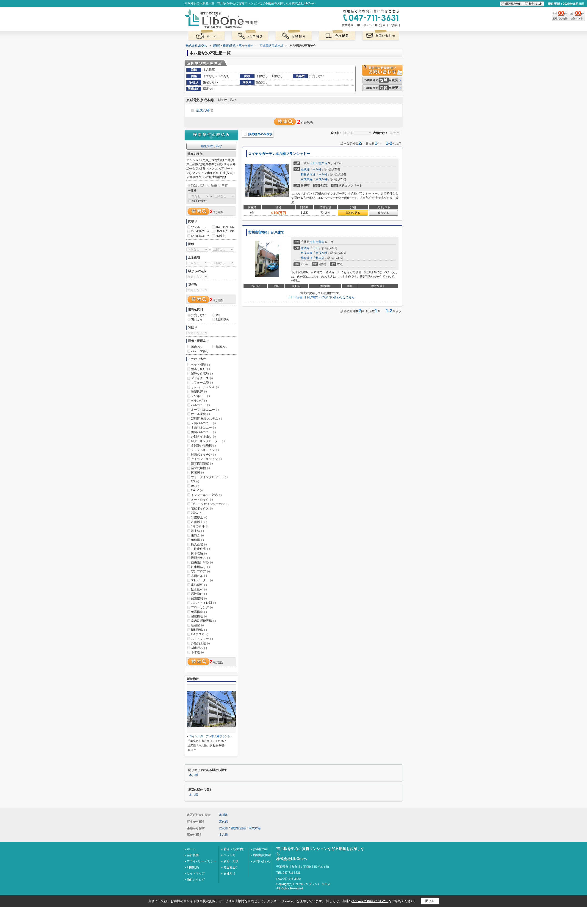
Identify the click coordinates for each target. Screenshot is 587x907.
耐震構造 (199, 616)
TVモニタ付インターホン (210, 504)
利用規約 (193, 867)
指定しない (198, 185)
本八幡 (317, 169)
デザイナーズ (202, 378)
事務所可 (199, 585)
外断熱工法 (200, 643)
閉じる (429, 901)
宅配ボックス (202, 508)
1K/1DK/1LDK (225, 227)
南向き (197, 535)
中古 (225, 185)
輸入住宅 (199, 544)
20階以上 (199, 522)
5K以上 (220, 236)
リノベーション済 (205, 387)
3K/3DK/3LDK (225, 231)
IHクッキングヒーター (208, 441)
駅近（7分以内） (235, 849)
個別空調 (199, 598)
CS (195, 481)
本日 (219, 315)
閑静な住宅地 (202, 373)
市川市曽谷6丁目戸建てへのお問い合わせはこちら (321, 297)
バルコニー (200, 405)
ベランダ (199, 400)
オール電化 (200, 414)
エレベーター (202, 580)
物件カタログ (196, 879)
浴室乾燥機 (200, 468)
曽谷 (321, 242)
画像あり (197, 346)
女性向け (229, 873)
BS (195, 486)
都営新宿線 (308, 174)
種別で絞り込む (211, 146)
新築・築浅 (231, 861)
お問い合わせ (262, 861)
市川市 (314, 163)
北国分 (320, 258)
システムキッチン (205, 450)
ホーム (191, 849)
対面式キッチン (203, 454)
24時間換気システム (206, 418)
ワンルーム (198, 227)
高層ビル (199, 576)
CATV (197, 490)
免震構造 (199, 612)
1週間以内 (222, 319)
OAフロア (199, 634)
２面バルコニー (203, 423)
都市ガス (199, 647)
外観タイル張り (203, 436)
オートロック (202, 499)
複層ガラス (200, 557)
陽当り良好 (200, 369)
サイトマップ (196, 873)
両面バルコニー (203, 432)
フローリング (202, 607)
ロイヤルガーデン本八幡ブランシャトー (279, 154)
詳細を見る (353, 212)
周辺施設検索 (262, 855)
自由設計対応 (202, 562)
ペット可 (229, 855)
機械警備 (199, 630)
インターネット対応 (206, 495)
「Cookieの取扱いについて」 (370, 901)
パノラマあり (200, 351)
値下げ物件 (199, 201)
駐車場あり (200, 567)
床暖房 (197, 472)
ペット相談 (200, 364)
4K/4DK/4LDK (200, 236)
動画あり (222, 346)
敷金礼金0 (230, 867)
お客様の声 (260, 849)
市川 (315, 248)
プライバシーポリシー (202, 861)
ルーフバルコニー (205, 409)
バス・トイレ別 (203, 602)
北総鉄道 (307, 258)
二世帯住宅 (200, 549)
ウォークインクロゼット (209, 477)
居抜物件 (199, 593)
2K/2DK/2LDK (200, 231)
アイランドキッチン (206, 459)
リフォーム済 (202, 382)
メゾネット (200, 396)
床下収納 (199, 553)
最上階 (197, 531)
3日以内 (196, 319)
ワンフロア (200, 571)
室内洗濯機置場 (203, 621)
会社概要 (193, 855)
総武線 (305, 169)
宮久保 (322, 163)
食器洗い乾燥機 (203, 445)
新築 (214, 185)
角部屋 (197, 540)
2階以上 (198, 513)
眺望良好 (199, 391)
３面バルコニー (203, 427)
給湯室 (197, 625)
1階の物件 (199, 526)
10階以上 (199, 517)
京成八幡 (204, 110)
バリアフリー (202, 638)
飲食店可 (199, 589)
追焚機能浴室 (202, 463)
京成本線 (307, 179)
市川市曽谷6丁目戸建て (266, 232)
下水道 (197, 652)
